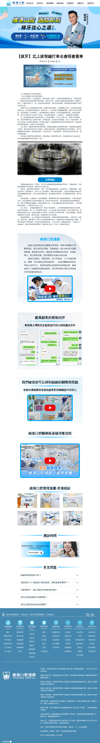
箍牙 (20, 651)
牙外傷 (92, 643)
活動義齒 (32, 653)
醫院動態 (60, 3)
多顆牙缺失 (8, 643)
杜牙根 (44, 640)
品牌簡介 (39, 3)
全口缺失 (8, 651)
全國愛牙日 (56, 632)
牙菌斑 (80, 651)
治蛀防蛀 (91, 632)
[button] (4, 30)
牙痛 (44, 647)
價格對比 (90, 3)
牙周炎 (68, 632)
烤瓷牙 (32, 641)
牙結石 (80, 647)
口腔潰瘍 (44, 651)
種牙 (8, 632)
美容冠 (32, 634)
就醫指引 (80, 3)
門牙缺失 (8, 640)
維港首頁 (29, 3)
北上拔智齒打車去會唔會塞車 (31, 94)
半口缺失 (8, 647)
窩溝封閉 (91, 636)
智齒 (44, 636)
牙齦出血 (67, 636)
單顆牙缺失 (8, 636)
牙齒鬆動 (67, 647)
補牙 (44, 632)
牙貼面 (32, 657)
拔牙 (44, 643)
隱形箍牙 (20, 632)
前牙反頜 (20, 636)
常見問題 (79, 655)
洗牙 (80, 636)
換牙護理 (91, 647)
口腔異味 (55, 647)
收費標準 (70, 3)
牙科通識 (55, 643)
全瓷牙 (32, 638)
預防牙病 (55, 636)
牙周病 (68, 643)
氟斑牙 (32, 645)
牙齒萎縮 (67, 651)
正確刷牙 (55, 640)
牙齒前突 (20, 643)
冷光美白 (79, 632)
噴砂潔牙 (79, 643)
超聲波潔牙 (79, 640)
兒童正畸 (91, 640)
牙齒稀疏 (20, 647)
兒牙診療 (91, 651)
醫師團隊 (50, 3)
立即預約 (50, 179)
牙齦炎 (68, 640)
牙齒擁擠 (20, 640)
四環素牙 (32, 649)
